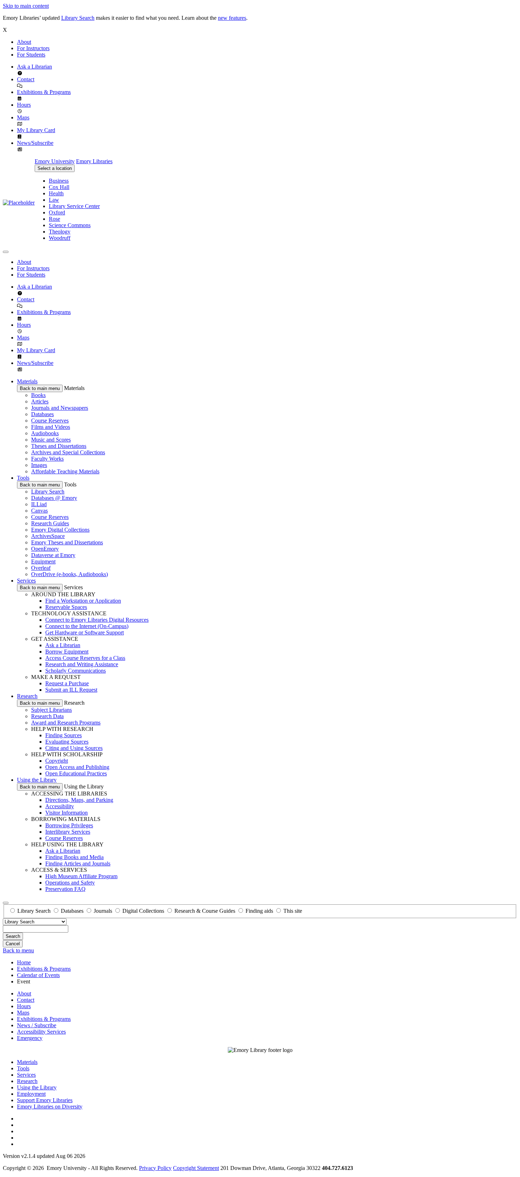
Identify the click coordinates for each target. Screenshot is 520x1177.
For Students (31, 55)
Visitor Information (66, 813)
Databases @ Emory (54, 498)
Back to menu (18, 950)
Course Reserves (50, 421)
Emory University (55, 161)
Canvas (39, 511)
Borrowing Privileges (69, 825)
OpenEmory (45, 549)
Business (59, 181)
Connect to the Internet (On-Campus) (86, 626)
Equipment (43, 561)
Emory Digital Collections (60, 530)
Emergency (29, 1038)
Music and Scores (51, 440)
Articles (39, 401)
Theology (59, 232)
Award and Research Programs (65, 723)
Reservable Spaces (66, 607)
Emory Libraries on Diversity (49, 1107)
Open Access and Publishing (77, 767)
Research (27, 696)
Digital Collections (143, 911)
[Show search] (5, 903)
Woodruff (59, 238)
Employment (31, 1094)
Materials (27, 381)
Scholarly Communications (75, 671)
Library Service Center (74, 206)
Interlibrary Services (67, 832)
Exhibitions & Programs (44, 92)
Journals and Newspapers (59, 408)
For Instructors (33, 48)
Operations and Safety (70, 883)
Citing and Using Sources (74, 748)
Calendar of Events (38, 975)
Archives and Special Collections (68, 452)
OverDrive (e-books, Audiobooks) (69, 574)
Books (38, 395)
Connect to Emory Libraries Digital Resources (97, 620)
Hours (24, 105)
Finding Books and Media (74, 857)
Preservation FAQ (65, 889)
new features (232, 18)
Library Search (77, 18)
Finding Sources (63, 735)
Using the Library (37, 780)
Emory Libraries (94, 161)
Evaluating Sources (66, 742)
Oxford (57, 212)
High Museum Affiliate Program (81, 876)
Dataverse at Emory (53, 555)
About (24, 42)
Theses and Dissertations (58, 446)
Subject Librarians (51, 710)
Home (24, 962)
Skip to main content (26, 6)
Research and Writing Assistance (81, 664)
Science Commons (70, 225)
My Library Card (36, 130)
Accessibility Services (41, 1032)
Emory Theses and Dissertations (67, 542)
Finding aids (259, 911)
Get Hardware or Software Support (84, 632)
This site (292, 911)
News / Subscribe (36, 1025)
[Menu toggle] (5, 252)
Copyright (56, 761)
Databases (42, 414)
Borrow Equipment (66, 652)
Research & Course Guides (204, 911)
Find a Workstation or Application (83, 601)
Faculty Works (47, 459)
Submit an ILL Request (71, 690)
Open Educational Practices (76, 773)
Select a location (54, 168)
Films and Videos (50, 427)
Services (26, 581)
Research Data (47, 716)
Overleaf (41, 568)
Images (39, 465)
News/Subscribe (35, 143)
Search (13, 936)
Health (56, 193)
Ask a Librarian (34, 67)
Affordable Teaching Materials (65, 471)
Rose (54, 219)
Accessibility (59, 806)
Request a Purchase (67, 683)
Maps (23, 117)
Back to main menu (40, 388)
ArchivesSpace (48, 536)
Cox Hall (59, 187)
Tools (23, 478)
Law (54, 200)
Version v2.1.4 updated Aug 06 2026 (44, 1156)
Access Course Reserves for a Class (85, 658)
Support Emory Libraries (45, 1100)
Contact (25, 79)
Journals (103, 911)
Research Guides (50, 523)
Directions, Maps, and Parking (79, 800)
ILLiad (39, 504)
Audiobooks (45, 433)
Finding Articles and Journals (77, 863)
